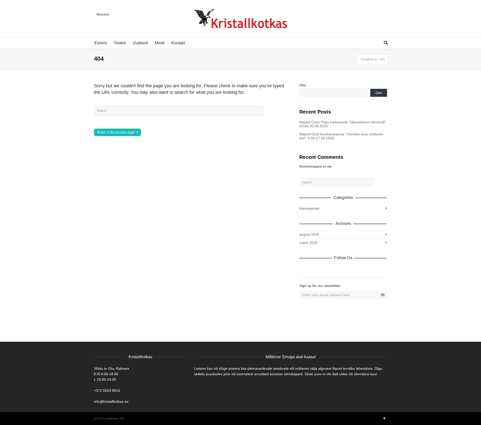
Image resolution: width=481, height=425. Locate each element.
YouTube (347, 269)
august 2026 (309, 234)
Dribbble (303, 269)
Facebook (314, 269)
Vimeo (336, 269)
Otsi (302, 85)
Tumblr (358, 269)
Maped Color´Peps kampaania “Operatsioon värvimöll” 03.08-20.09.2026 (342, 124)
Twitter (325, 269)
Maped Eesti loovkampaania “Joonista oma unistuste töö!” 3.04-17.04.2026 (341, 136)
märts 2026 (308, 243)
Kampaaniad (309, 208)
